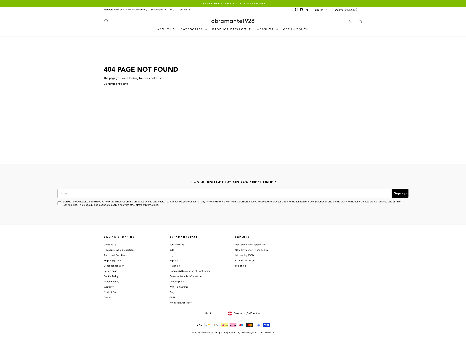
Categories (192, 29)
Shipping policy (112, 260)
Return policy (111, 271)
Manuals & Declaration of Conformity (189, 271)
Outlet (107, 297)
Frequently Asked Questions (119, 250)
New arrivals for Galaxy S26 (250, 244)
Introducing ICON (244, 255)
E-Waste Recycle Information (185, 276)
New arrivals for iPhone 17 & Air (252, 250)
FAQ (171, 9)
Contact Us (110, 244)
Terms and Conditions (115, 255)
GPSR (172, 297)
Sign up (400, 193)
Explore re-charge (244, 260)
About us (166, 29)
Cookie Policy (111, 276)
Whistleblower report (181, 302)
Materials (174, 265)
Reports (173, 260)
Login (172, 255)
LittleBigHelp (176, 281)
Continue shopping (116, 83)
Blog (171, 292)
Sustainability (158, 9)
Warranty (109, 286)
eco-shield (240, 265)
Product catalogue (231, 29)
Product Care (111, 292)
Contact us (184, 9)
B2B (171, 250)
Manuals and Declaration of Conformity (125, 9)
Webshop (266, 29)
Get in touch (296, 29)
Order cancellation (114, 265)
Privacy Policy (111, 281)
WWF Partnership (179, 286)
